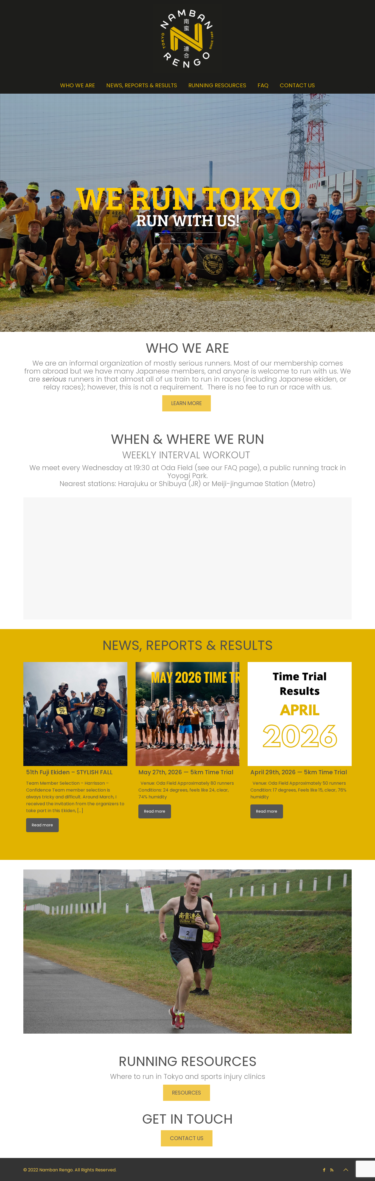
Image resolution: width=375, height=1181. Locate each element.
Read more (42, 825)
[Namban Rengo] (187, 38)
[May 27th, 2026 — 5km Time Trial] (188, 714)
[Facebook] (324, 1170)
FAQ (230, 468)
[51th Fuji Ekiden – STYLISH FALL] (75, 714)
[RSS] (332, 1170)
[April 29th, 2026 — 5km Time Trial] (300, 714)
